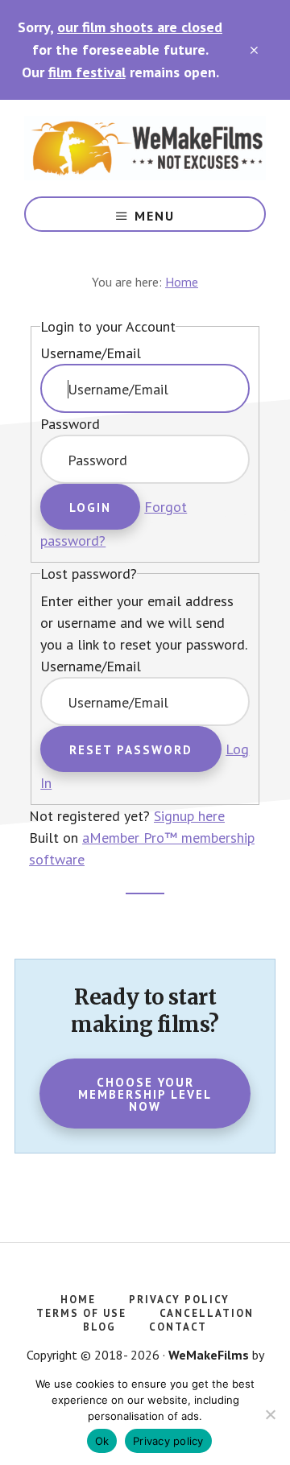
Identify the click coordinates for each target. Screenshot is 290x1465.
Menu (155, 216)
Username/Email (90, 353)
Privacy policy (168, 1440)
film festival (87, 72)
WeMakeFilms (145, 148)
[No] (270, 1414)
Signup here (189, 816)
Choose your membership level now (145, 1094)
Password (70, 424)
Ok (102, 1440)
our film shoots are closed (139, 27)
